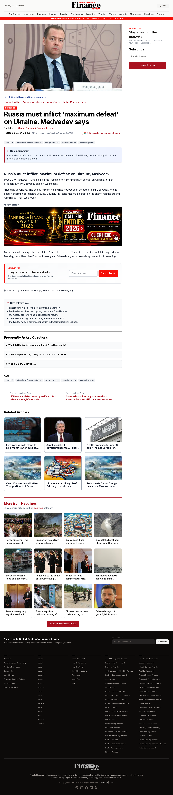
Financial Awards (145, 736)
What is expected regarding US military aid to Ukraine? (37, 354)
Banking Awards (111, 740)
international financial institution (29, 143)
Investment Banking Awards (116, 736)
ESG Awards (110, 720)
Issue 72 (41, 711)
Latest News (9, 675)
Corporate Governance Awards (117, 695)
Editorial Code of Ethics (148, 724)
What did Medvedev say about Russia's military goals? (37, 345)
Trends (160, 14)
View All (41, 724)
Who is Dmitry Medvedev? (22, 364)
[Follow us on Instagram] (81, 787)
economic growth (87, 143)
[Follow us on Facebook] (86, 787)
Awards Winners (78, 667)
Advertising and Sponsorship (15, 663)
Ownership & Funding (147, 715)
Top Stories (15, 14)
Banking (64, 14)
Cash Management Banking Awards (119, 671)
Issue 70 (41, 720)
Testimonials (76, 675)
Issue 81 (41, 675)
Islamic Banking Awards (148, 667)
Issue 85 (41, 659)
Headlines (149, 14)
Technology (77, 14)
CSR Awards (110, 687)
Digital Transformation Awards (117, 703)
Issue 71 (41, 715)
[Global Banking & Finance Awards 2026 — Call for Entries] (63, 226)
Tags (111, 782)
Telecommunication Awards (150, 683)
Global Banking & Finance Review (35, 128)
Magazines (135, 14)
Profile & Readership (12, 667)
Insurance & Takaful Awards (116, 732)
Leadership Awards (146, 663)
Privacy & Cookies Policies (14, 679)
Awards (123, 14)
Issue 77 (41, 691)
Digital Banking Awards (114, 748)
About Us (7, 659)
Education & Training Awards (116, 711)
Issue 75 (41, 699)
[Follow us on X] (96, 787)
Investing (90, 14)
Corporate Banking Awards (115, 699)
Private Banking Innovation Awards (152, 744)
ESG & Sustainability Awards (116, 715)
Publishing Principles (147, 711)
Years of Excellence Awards (150, 707)
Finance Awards (111, 752)
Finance (53, 14)
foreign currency (51, 143)
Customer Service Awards (115, 683)
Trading (102, 14)
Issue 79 (41, 683)
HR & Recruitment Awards (149, 687)
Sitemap (104, 782)
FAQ (73, 683)
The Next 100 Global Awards (150, 695)
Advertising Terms (11, 687)
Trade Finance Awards (148, 691)
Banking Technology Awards (116, 675)
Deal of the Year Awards (115, 691)
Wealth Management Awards (150, 699)
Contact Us (8, 671)
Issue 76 (41, 695)
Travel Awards (145, 703)
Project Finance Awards (148, 675)
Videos (112, 14)
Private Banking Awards (148, 740)
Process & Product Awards (149, 679)
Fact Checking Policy (147, 732)
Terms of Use (9, 683)
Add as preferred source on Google (103, 133)
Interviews (29, 14)
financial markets (69, 143)
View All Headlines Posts (63, 623)
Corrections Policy (146, 720)
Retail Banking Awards (148, 748)
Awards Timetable (79, 663)
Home (7, 102)
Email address (117, 638)
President (9, 143)
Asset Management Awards (116, 659)
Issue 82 (41, 671)
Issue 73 (41, 707)
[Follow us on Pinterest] (76, 787)
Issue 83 (41, 667)
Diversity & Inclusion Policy (149, 728)
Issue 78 (41, 687)
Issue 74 (41, 703)
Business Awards (112, 667)
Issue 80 (41, 679)
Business (41, 14)
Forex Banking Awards (114, 724)
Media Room (76, 679)
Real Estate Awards (146, 671)
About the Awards (79, 659)
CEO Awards (110, 679)
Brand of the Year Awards (115, 663)
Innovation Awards (112, 728)
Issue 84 (41, 663)
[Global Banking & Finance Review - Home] (86, 5)
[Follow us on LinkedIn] (91, 787)
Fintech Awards (111, 707)
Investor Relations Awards (149, 659)
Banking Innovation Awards (115, 744)
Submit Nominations (79, 671)
